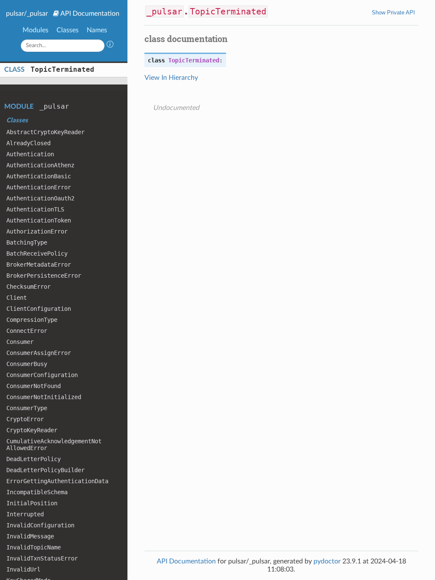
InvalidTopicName (33, 547)
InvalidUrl (23, 569)
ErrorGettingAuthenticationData (57, 481)
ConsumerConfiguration (42, 375)
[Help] (110, 45)
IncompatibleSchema (37, 492)
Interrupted (25, 514)
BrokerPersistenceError (43, 275)
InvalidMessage (30, 536)
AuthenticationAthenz (40, 165)
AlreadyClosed (28, 143)
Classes (67, 30)
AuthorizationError (37, 231)
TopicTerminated (62, 69)
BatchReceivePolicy (37, 253)
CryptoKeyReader (31, 430)
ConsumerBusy (26, 363)
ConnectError (26, 330)
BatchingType (26, 242)
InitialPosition (31, 503)
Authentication (30, 154)
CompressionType (31, 319)
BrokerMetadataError (38, 264)
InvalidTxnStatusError (42, 558)
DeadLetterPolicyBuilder (45, 470)
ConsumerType (26, 408)
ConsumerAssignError (38, 352)
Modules (35, 30)
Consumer (20, 341)
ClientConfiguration (38, 308)
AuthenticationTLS (35, 209)
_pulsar (54, 106)
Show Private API (393, 12)
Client (16, 297)
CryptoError (25, 419)
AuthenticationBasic (38, 176)
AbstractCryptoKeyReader (45, 132)
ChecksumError (28, 286)
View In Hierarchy (171, 77)
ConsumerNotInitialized (43, 397)
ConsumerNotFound (33, 386)
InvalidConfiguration (40, 525)
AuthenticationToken (38, 220)
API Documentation (89, 13)
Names (97, 30)
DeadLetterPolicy (33, 459)
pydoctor (327, 561)
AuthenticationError (38, 187)
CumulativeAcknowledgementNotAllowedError (54, 444)
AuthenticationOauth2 (40, 198)
